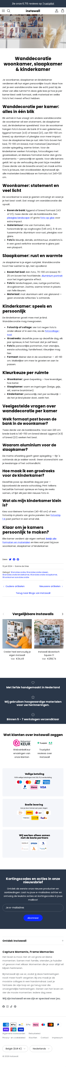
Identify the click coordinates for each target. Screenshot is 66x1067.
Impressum (57, 1037)
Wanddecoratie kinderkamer (15, 574)
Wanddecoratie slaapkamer (43, 574)
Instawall (14, 1056)
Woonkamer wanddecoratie (15, 577)
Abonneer (33, 918)
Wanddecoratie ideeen (37, 572)
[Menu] (3, 10)
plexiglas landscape (18, 217)
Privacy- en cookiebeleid (13, 1037)
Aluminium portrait (52, 275)
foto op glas (47, 217)
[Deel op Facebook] (14, 559)
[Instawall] (33, 10)
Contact (45, 1037)
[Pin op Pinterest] (18, 559)
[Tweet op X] (10, 559)
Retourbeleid (34, 1033)
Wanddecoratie (18, 572)
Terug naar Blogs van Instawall (33, 593)
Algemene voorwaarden (13, 1033)
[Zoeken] (10, 10)
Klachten (33, 1037)
